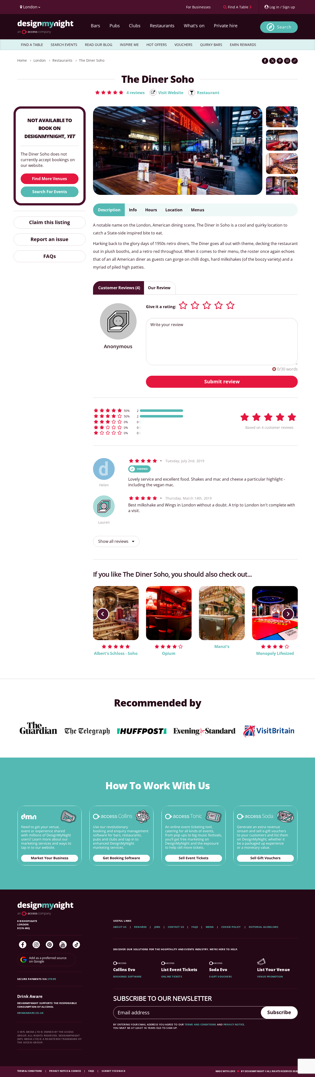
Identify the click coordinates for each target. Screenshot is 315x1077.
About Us (120, 927)
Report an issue (49, 239)
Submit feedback (114, 1071)
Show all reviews (113, 541)
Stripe (51, 979)
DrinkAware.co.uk (30, 1013)
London (39, 60)
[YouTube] (63, 944)
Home (22, 60)
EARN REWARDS (243, 44)
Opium (168, 653)
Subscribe (279, 1012)
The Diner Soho (91, 60)
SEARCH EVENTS (64, 44)
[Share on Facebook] (265, 61)
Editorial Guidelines (263, 927)
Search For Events (49, 191)
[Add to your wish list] (255, 113)
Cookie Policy (231, 927)
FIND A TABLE (32, 44)
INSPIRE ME (129, 44)
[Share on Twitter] (272, 61)
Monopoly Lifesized (275, 653)
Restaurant (208, 92)
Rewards (140, 927)
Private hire (225, 26)
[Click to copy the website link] (294, 61)
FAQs (49, 256)
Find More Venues (49, 178)
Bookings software (127, 976)
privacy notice (233, 1024)
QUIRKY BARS (211, 44)
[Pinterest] (49, 944)
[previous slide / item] (103, 614)
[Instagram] (36, 944)
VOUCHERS (183, 44)
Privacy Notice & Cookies (65, 1071)
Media (210, 927)
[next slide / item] (288, 614)
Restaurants (162, 26)
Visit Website (170, 92)
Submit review (222, 381)
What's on (194, 26)
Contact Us (176, 927)
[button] (119, 92)
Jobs (157, 927)
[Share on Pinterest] (280, 61)
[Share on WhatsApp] (287, 61)
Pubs (115, 26)
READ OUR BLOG (98, 44)
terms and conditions (200, 1024)
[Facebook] (22, 944)
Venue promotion (270, 976)
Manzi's (221, 646)
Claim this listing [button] (49, 222)
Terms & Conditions (30, 1071)
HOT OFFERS (156, 44)
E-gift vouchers (220, 976)
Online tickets (171, 976)
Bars (95, 26)
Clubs (135, 26)
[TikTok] (76, 944)
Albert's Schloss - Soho (116, 653)
